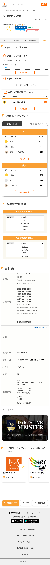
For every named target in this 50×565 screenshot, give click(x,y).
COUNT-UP (12, 124)
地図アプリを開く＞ (41, 327)
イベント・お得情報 (30, 40)
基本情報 (16, 40)
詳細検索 (10, 11)
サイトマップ (25, 554)
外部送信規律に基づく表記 (25, 548)
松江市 (22, 11)
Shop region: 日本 (36, 513)
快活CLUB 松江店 (9, 473)
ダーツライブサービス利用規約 (25, 529)
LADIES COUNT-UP (38, 124)
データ (44, 40)
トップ (3, 11)
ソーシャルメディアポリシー (25, 535)
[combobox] (27, 4)
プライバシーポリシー (25, 542)
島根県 (16, 11)
